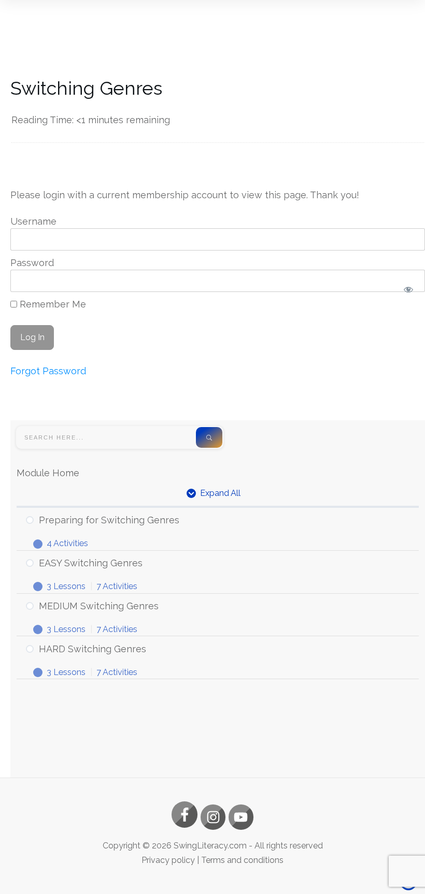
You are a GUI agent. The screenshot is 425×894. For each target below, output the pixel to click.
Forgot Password (48, 370)
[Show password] (408, 289)
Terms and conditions (242, 860)
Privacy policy (168, 860)
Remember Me (51, 304)
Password (32, 262)
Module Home (48, 472)
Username (33, 221)
